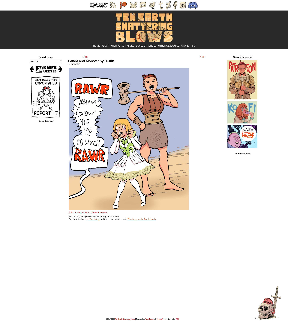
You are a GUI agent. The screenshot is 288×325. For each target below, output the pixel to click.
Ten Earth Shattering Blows (144, 28)
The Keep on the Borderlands (142, 219)
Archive (115, 46)
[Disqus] (144, 262)
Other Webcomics (168, 46)
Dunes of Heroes (146, 46)
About (105, 46)
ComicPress (161, 319)
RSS (193, 46)
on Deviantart (93, 219)
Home (96, 46)
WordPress (149, 319)
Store (185, 46)
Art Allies (128, 46)
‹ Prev (85, 57)
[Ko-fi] (242, 113)
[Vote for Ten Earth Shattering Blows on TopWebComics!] (242, 137)
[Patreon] (242, 80)
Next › (203, 57)
